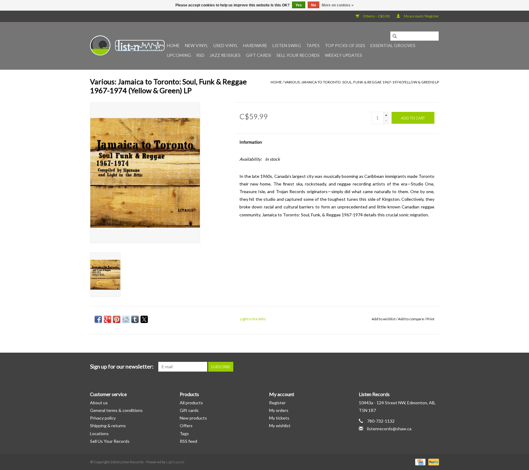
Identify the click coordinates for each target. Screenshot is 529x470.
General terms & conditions (116, 410)
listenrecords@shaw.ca (389, 428)
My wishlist (280, 425)
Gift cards (258, 55)
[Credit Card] (419, 461)
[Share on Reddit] (125, 319)
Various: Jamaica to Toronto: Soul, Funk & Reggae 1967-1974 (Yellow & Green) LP (361, 82)
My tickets (279, 417)
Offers (186, 425)
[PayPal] (432, 461)
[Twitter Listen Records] (423, 367)
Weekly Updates (343, 55)
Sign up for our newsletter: (122, 366)
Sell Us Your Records (109, 441)
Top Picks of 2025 (345, 45)
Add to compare (411, 319)
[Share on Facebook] (98, 319)
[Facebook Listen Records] (413, 367)
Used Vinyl (225, 45)
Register (277, 402)
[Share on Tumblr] (135, 319)
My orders (278, 410)
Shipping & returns (108, 425)
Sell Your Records (298, 55)
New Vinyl (196, 45)
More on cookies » (338, 5)
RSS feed (188, 441)
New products (193, 417)
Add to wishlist (384, 319)
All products (191, 402)
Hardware (255, 45)
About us (99, 402)
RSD (200, 55)
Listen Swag (286, 45)
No (313, 5)
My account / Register (421, 16)
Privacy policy (103, 417)
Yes (298, 5)
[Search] (394, 36)
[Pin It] (116, 319)
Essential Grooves (392, 45)
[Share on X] (144, 319)
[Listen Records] (127, 45)
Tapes (313, 45)
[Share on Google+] (107, 319)
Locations (99, 433)
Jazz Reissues (225, 55)
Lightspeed (175, 462)
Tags (184, 433)
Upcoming (179, 55)
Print (430, 319)
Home (173, 45)
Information (250, 142)
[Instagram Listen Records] (434, 367)
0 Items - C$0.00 (376, 16)
